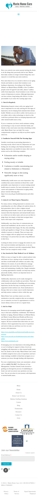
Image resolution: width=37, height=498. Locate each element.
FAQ (18, 418)
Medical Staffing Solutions (18, 399)
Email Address (6, 455)
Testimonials (18, 408)
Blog (18, 405)
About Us (18, 393)
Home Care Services (18, 396)
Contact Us (18, 415)
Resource (18, 412)
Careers (18, 402)
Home (18, 389)
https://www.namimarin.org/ (9, 341)
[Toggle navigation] (18, 14)
